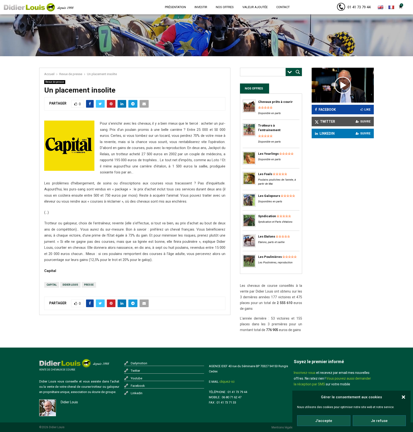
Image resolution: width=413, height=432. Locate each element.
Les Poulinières (270, 257)
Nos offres (225, 7)
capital (52, 284)
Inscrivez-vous (304, 373)
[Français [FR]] (391, 8)
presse (89, 284)
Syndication (267, 216)
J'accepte (323, 421)
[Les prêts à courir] (249, 111)
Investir (201, 7)
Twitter (135, 370)
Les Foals (265, 174)
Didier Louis (70, 284)
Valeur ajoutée (255, 7)
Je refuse (379, 421)
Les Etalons (266, 236)
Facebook (138, 386)
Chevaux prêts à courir (275, 102)
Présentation (175, 7)
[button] (403, 397)
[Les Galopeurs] (249, 205)
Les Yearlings (268, 153)
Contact (283, 7)
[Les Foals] (249, 184)
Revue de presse (54, 82)
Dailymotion (139, 363)
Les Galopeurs (269, 196)
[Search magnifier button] (298, 72)
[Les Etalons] (249, 246)
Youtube (136, 378)
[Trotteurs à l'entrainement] (249, 135)
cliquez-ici (226, 381)
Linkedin (136, 393)
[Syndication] (249, 226)
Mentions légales (283, 427)
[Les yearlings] (249, 163)
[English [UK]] (380, 8)
